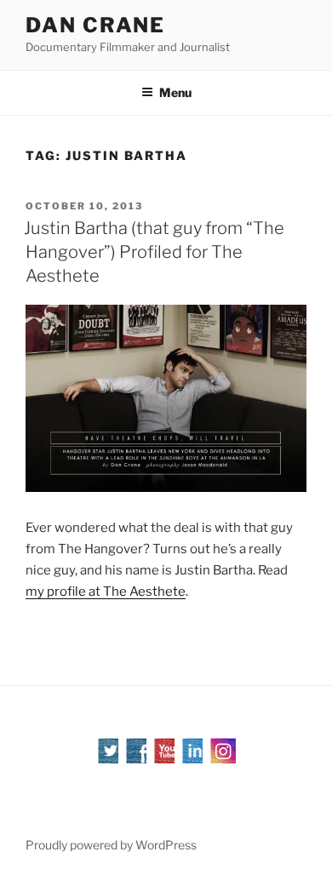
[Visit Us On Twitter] (110, 760)
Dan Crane (95, 25)
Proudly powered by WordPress (111, 844)
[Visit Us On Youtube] (166, 760)
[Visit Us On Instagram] (223, 760)
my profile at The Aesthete (106, 591)
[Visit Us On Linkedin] (194, 760)
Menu (175, 92)
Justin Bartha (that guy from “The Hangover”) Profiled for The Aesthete (154, 252)
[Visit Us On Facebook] (138, 760)
